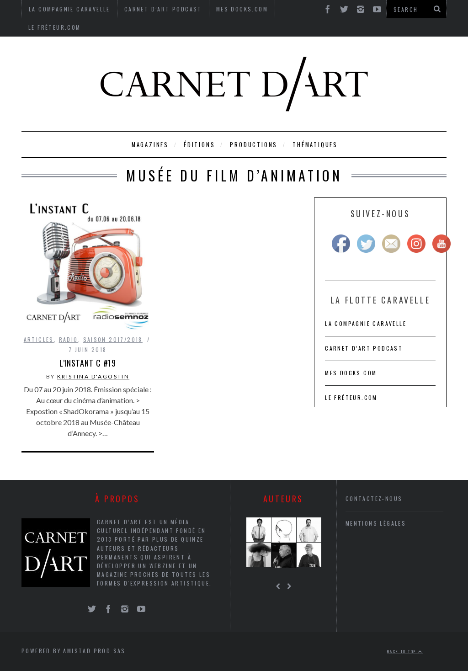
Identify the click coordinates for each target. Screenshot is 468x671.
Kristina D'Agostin (93, 376)
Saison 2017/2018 (113, 339)
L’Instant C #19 (88, 363)
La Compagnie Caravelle (365, 323)
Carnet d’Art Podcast (364, 348)
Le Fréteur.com (54, 27)
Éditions (199, 144)
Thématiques (315, 144)
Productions (253, 144)
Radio (68, 339)
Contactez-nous (374, 498)
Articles (39, 339)
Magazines (150, 144)
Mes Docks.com (351, 373)
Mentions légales (376, 523)
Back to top (402, 651)
